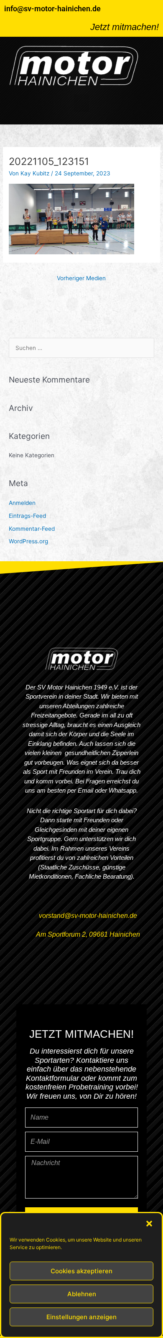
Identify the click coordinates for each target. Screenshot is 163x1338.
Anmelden (22, 502)
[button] (149, 1223)
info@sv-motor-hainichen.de (52, 8)
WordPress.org (28, 541)
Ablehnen (81, 1294)
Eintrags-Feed (27, 515)
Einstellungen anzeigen (81, 1317)
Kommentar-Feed (32, 528)
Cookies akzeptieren (81, 1271)
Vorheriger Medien (81, 278)
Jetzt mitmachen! (124, 27)
